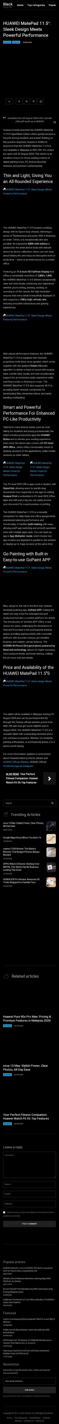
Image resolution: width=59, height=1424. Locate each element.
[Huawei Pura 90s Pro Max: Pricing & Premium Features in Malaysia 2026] (29, 998)
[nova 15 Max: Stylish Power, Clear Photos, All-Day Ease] (51, 826)
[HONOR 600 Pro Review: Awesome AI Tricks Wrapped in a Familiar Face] (51, 882)
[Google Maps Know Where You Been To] (51, 839)
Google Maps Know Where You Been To (22, 837)
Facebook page (11, 766)
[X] (26, 101)
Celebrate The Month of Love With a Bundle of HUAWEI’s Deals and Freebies (28, 1301)
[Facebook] (19, 101)
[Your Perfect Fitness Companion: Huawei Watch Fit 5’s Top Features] (29, 1096)
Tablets (16, 42)
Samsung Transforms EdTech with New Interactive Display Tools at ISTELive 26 (26, 1352)
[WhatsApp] (41, 101)
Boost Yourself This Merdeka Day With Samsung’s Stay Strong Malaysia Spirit (28, 1290)
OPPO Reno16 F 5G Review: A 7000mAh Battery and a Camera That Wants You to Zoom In (27, 1341)
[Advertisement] (29, 922)
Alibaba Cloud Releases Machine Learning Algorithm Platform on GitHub (27, 1280)
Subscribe (29, 1389)
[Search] (52, 803)
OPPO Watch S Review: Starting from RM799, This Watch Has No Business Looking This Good (21, 867)
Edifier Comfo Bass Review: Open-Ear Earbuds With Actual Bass (26, 1331)
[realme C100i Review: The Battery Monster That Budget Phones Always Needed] (51, 852)
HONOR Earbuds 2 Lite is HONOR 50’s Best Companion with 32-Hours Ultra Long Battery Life (28, 1269)
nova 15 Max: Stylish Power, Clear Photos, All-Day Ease (23, 825)
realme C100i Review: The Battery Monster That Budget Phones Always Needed (21, 852)
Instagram (28, 766)
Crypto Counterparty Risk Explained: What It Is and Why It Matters (29, 1320)
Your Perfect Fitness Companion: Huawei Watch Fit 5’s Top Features (26, 1117)
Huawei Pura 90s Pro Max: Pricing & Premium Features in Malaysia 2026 (27, 1018)
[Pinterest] (33, 101)
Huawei (7, 42)
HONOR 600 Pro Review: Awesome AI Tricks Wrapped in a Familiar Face (21, 881)
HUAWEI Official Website (16, 762)
